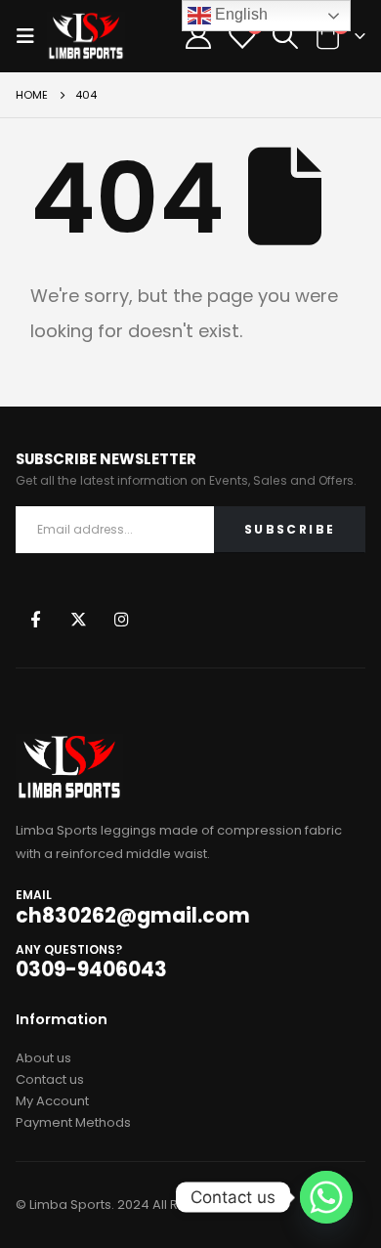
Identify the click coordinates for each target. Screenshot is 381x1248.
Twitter (79, 618)
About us (43, 1058)
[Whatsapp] (326, 1197)
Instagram (122, 618)
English (239, 14)
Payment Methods (73, 1122)
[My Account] (199, 36)
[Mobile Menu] (31, 36)
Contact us (50, 1079)
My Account (52, 1101)
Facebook (36, 618)
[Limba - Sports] (86, 36)
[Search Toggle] (285, 36)
